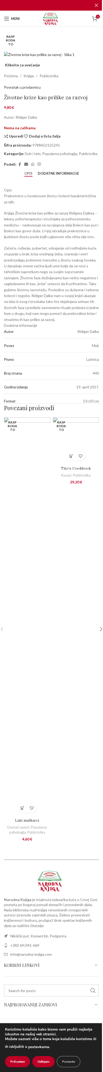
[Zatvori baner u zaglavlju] (96, 5)
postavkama (38, 1046)
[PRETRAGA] (93, 990)
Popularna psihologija (59, 153)
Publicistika (49, 76)
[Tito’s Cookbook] (76, 440)
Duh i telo (33, 153)
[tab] (28, 173)
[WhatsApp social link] (33, 164)
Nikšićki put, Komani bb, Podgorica (38, 936)
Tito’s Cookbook (76, 468)
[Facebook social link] (19, 164)
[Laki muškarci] (27, 616)
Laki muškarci (27, 820)
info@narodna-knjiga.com (31, 954)
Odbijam (43, 1062)
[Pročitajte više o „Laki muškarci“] (22, 808)
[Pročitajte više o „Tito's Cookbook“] (71, 456)
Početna (11, 76)
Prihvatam (17, 1062)
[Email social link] (26, 164)
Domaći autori (18, 827)
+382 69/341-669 (24, 945)
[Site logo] (51, 18)
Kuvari (66, 475)
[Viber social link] (39, 164)
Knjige (29, 76)
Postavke (68, 1062)
